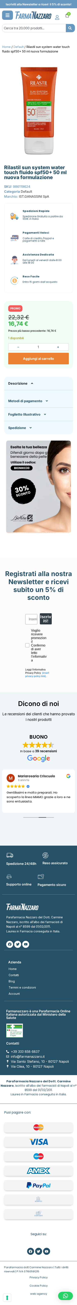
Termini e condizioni (22, 987)
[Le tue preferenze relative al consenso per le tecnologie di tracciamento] (7, 1298)
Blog (12, 981)
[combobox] (34, 28)
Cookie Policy (39, 1286)
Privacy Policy (39, 1277)
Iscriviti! (45, 618)
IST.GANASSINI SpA (34, 196)
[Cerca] (70, 28)
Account (14, 993)
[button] (7, 15)
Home (6, 47)
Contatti (14, 975)
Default (18, 47)
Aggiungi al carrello (38, 359)
